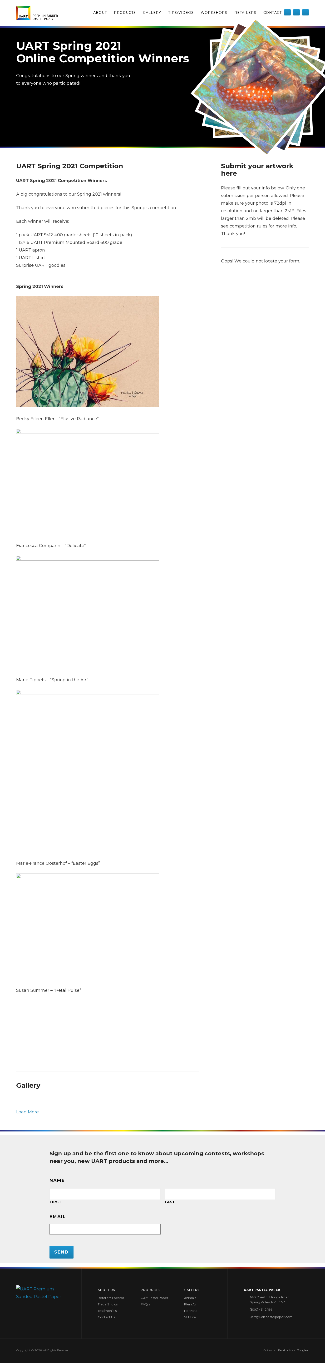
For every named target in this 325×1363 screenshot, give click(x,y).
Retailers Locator (111, 1298)
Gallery (152, 12)
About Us (106, 1290)
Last (170, 1202)
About (100, 12)
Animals (190, 1298)
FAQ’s (145, 1304)
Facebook (284, 1350)
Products (125, 12)
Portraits (190, 1311)
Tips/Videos (181, 12)
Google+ (302, 1350)
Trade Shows (108, 1304)
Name (57, 1180)
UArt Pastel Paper (154, 1298)
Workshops (214, 12)
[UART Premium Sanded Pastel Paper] (37, 13)
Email (57, 1216)
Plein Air (190, 1304)
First (55, 1202)
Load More (27, 1112)
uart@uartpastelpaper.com (271, 1317)
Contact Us (106, 1317)
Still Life (190, 1317)
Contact (272, 12)
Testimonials (107, 1311)
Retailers (245, 12)
